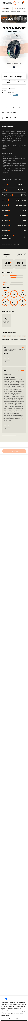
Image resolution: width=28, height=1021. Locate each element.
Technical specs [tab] (6, 179)
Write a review (21, 254)
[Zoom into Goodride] (14, 49)
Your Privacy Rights (14, 1009)
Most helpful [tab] (14, 339)
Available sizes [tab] (17, 179)
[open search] (15, 3)
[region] (14, 1003)
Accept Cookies (14, 1017)
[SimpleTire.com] (8, 3)
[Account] (19, 3)
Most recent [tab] (23, 339)
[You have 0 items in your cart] (22, 3)
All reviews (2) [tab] (5, 339)
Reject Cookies (14, 1013)
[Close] (26, 988)
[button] (14, 76)
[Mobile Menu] (25, 3)
